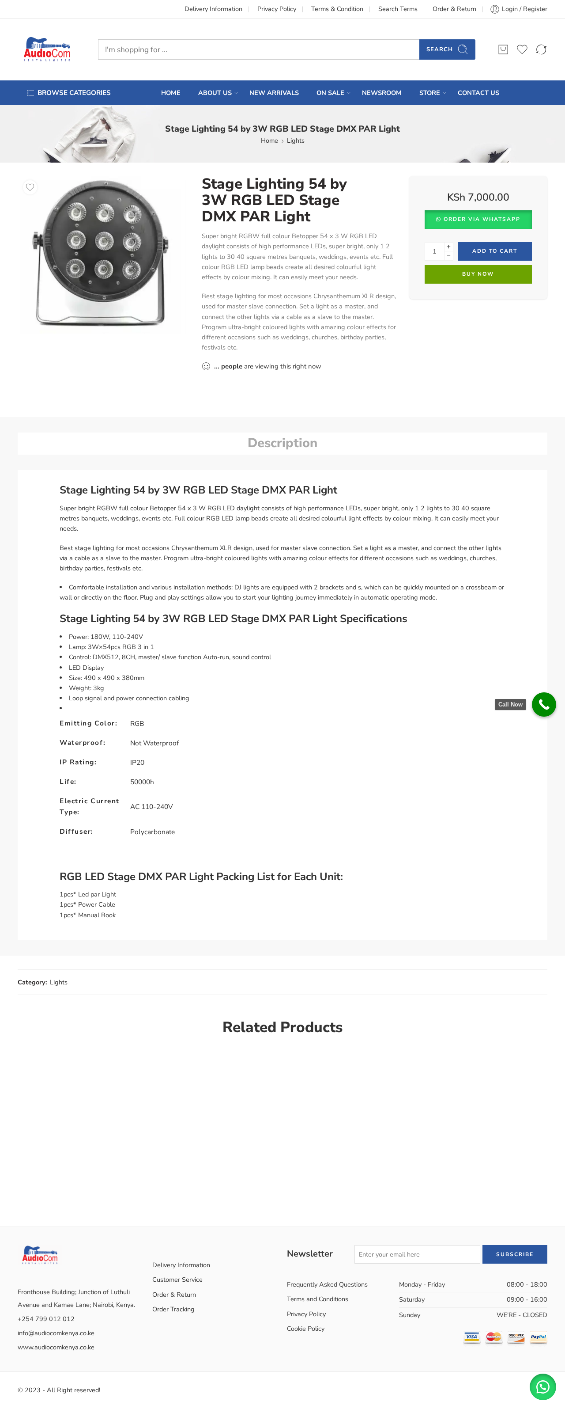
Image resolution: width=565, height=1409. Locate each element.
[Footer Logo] (40, 1253)
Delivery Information (213, 8)
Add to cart (494, 250)
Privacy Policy (276, 8)
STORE (429, 92)
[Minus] (448, 256)
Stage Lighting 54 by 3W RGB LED (144, 490)
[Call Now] (544, 704)
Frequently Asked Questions (327, 1284)
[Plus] (448, 246)
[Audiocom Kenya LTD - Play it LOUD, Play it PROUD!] (47, 49)
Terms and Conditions (317, 1299)
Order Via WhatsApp (482, 219)
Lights (296, 140)
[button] (478, 219)
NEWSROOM (382, 92)
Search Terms (398, 8)
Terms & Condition (337, 8)
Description (282, 443)
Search (439, 49)
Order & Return (454, 8)
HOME (171, 92)
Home (269, 140)
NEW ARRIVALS (274, 92)
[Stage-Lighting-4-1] (103, 255)
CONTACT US (478, 92)
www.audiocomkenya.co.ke (56, 1347)
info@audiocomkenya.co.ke (56, 1333)
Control (79, 657)
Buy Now (478, 273)
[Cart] (503, 49)
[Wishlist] (30, 187)
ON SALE (330, 92)
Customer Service (177, 1279)
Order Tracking (173, 1309)
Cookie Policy (305, 1328)
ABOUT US (215, 92)
